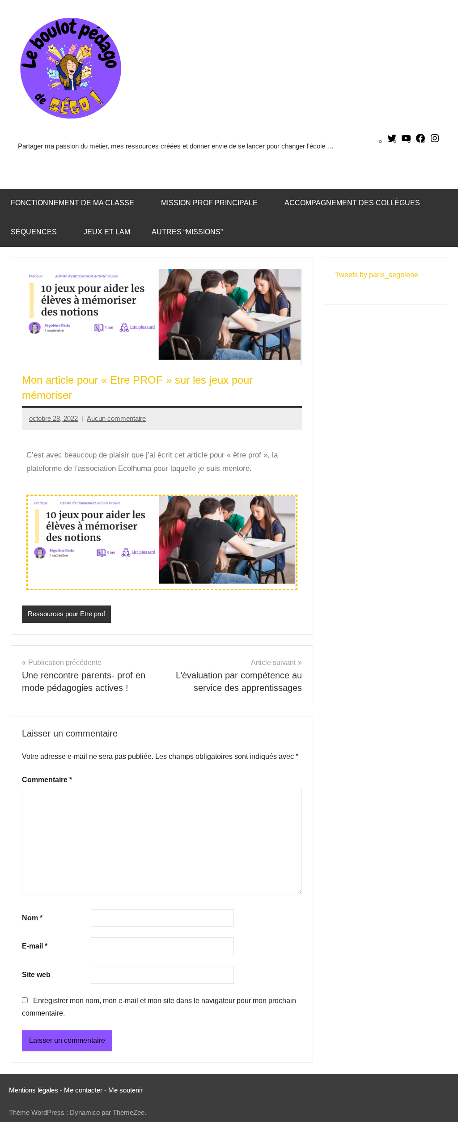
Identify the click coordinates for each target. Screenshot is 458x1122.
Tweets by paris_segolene (376, 275)
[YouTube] (406, 141)
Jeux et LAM (107, 232)
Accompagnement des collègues (352, 203)
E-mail (34, 946)
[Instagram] (434, 141)
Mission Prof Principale (209, 203)
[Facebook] (420, 141)
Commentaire (47, 779)
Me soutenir (125, 1090)
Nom (32, 918)
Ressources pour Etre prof (66, 614)
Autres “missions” (187, 232)
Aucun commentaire (116, 418)
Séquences (34, 232)
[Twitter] (391, 141)
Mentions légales (33, 1090)
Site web (36, 974)
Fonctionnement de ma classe (72, 203)
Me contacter (84, 1090)
